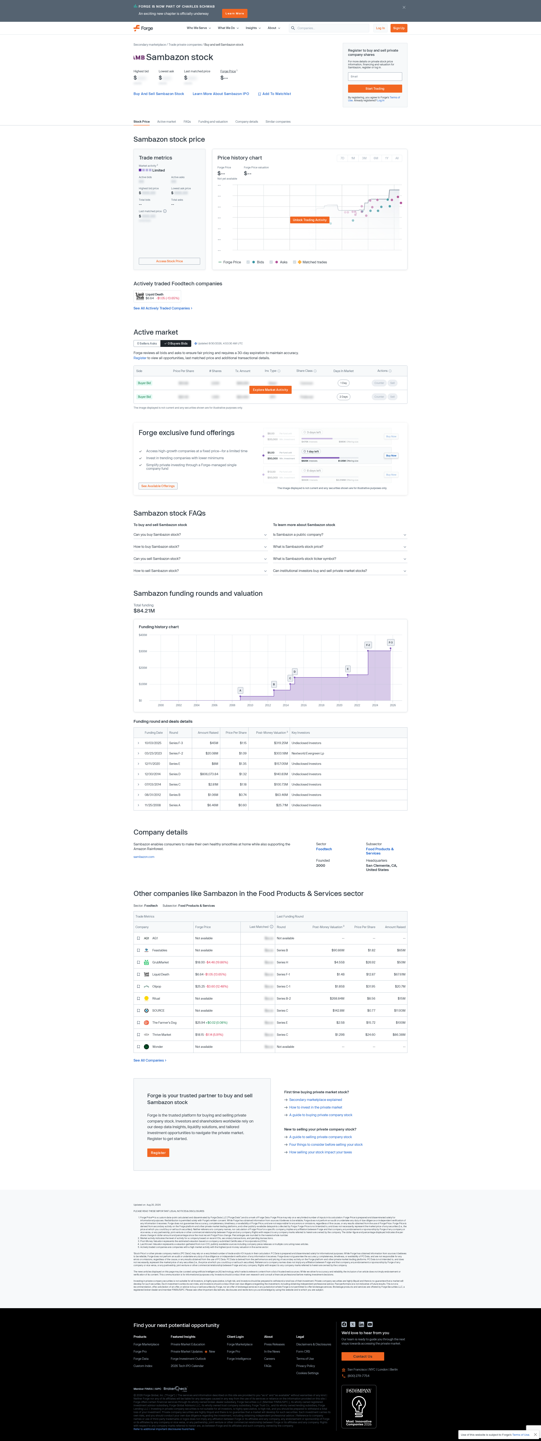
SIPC (158, 1388)
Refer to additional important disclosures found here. (164, 1428)
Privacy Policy (305, 1366)
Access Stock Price (169, 261)
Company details (246, 121)
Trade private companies (185, 44)
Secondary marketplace (150, 44)
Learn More (234, 13)
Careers (269, 1358)
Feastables (159, 950)
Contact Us (362, 1356)
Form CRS (303, 1351)
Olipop (156, 986)
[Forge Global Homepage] (143, 28)
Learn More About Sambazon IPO (221, 94)
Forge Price (228, 71)
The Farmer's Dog (164, 1022)
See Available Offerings (158, 486)
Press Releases (274, 1344)
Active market (166, 121)
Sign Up (399, 28)
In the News (272, 1351)
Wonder (157, 1046)
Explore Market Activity (270, 390)
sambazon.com (144, 857)
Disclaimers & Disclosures (313, 1344)
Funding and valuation (213, 121)
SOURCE (158, 1010)
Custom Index (143, 1366)
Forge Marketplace (146, 1344)
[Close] (535, 1435)
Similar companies (278, 121)
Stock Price (142, 121)
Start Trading (375, 88)
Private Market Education (188, 1344)
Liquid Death (160, 974)
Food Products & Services (380, 851)
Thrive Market (161, 1034)
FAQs (187, 121)
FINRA (149, 1388)
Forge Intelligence (239, 1358)
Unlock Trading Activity (310, 220)
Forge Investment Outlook (188, 1358)
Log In (380, 28)
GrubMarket (160, 962)
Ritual (156, 998)
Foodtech (324, 849)
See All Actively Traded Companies (162, 308)
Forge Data (141, 1358)
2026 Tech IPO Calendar (187, 1366)
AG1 (155, 938)
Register (140, 358)
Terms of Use (305, 1358)
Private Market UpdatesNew (193, 1351)
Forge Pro (140, 1351)
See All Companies (149, 1060)
